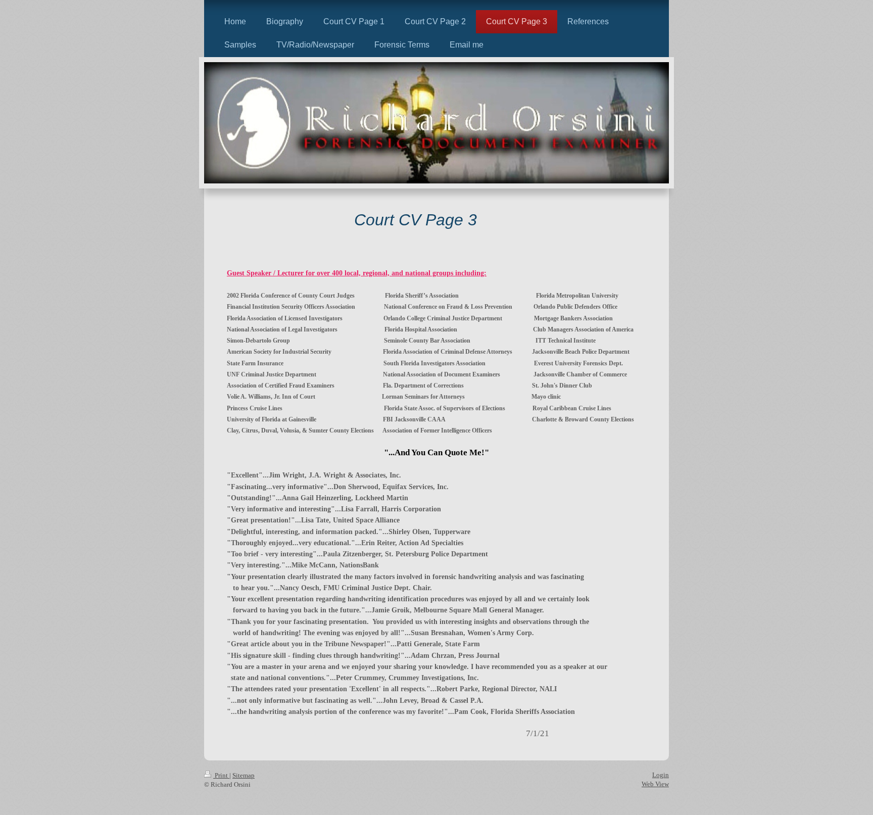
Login (660, 775)
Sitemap (243, 775)
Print (221, 775)
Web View (655, 784)
